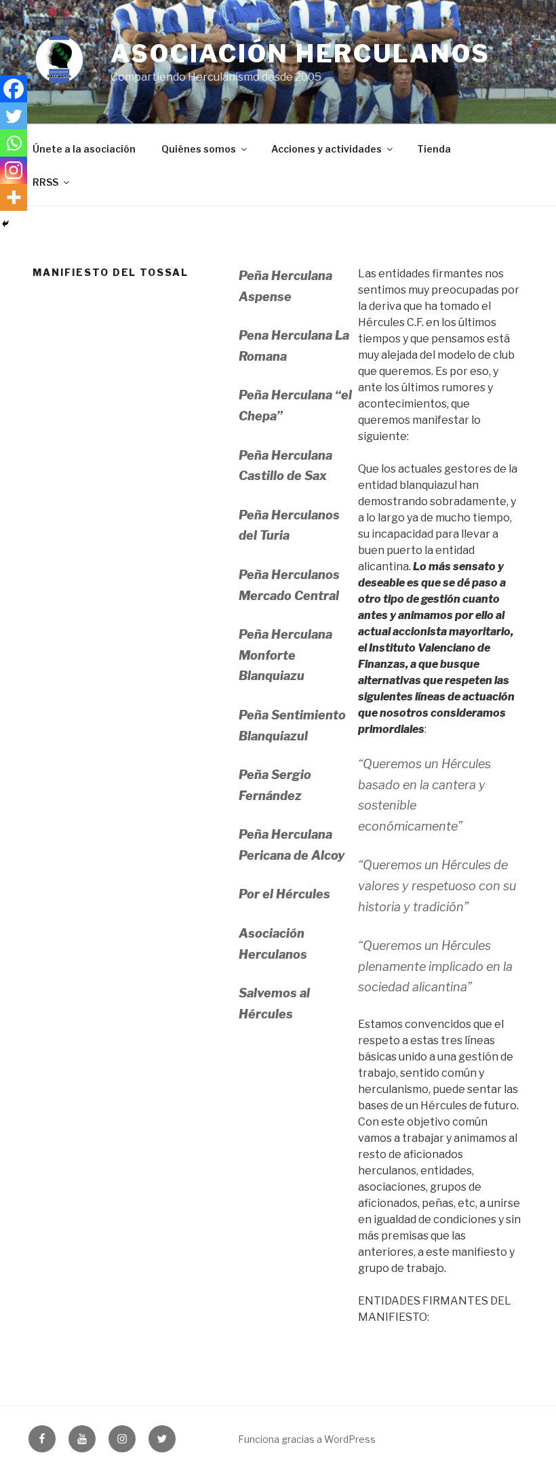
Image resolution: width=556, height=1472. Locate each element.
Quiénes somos (198, 149)
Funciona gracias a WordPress (307, 1439)
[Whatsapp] (13, 143)
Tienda (434, 149)
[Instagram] (13, 170)
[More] (13, 197)
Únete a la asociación (84, 149)
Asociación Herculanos (300, 53)
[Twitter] (13, 116)
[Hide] (5, 223)
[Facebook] (13, 88)
